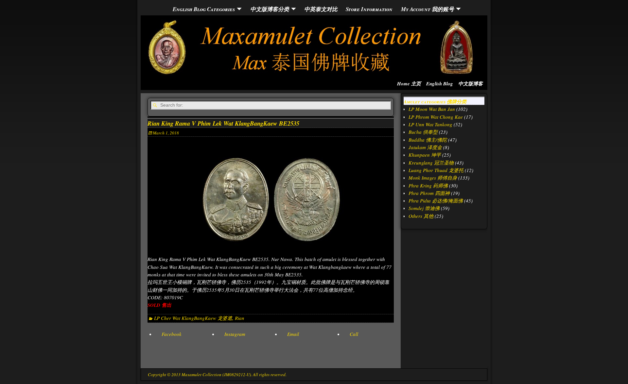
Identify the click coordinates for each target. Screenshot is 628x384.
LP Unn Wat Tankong (430, 124)
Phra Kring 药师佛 (428, 185)
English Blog (439, 83)
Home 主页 (409, 83)
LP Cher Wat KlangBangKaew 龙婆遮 (193, 318)
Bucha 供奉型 (423, 132)
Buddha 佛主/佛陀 (428, 139)
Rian (239, 318)
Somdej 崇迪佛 (424, 208)
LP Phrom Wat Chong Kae (436, 116)
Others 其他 (421, 216)
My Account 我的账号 (427, 9)
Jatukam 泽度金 (425, 147)
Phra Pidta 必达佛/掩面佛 (436, 200)
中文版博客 (470, 83)
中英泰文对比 (321, 9)
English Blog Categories (204, 9)
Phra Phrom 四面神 (429, 193)
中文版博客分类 (269, 9)
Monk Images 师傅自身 (433, 177)
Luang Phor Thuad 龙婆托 (436, 170)
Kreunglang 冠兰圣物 (431, 162)
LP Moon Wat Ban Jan (432, 109)
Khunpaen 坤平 (425, 154)
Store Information (369, 9)
